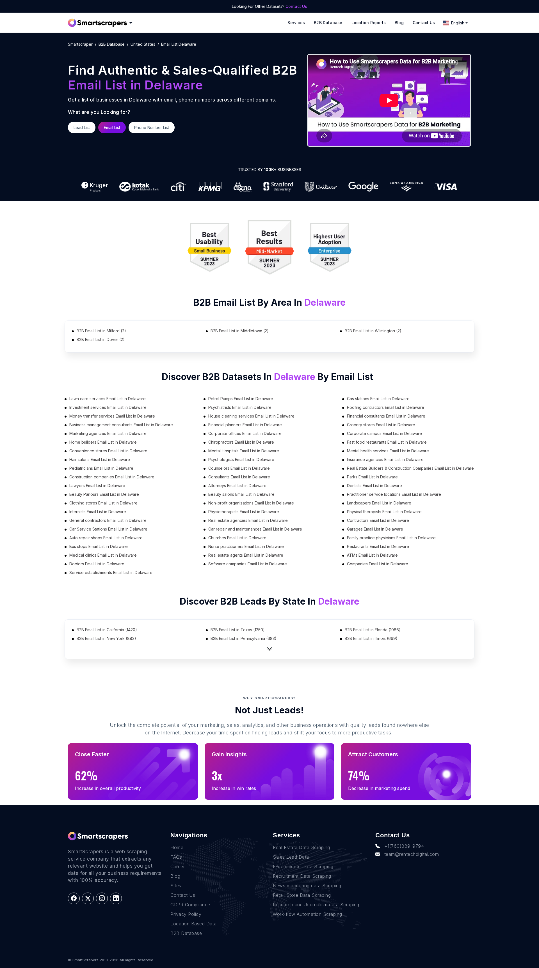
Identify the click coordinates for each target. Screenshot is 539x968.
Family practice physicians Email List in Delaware (391, 537)
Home (176, 847)
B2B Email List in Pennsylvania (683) (244, 638)
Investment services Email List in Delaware (108, 407)
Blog (399, 22)
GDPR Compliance (190, 904)
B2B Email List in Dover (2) (101, 339)
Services (296, 22)
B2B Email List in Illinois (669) (371, 638)
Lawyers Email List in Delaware (97, 485)
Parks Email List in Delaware (372, 476)
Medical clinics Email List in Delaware (103, 555)
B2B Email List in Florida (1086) (373, 629)
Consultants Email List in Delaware (239, 476)
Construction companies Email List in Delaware (111, 476)
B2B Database (328, 22)
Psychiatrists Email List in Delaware (239, 407)
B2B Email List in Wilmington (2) (373, 330)
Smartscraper (80, 44)
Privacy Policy (185, 914)
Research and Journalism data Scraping (316, 904)
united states (143, 44)
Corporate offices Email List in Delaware (245, 433)
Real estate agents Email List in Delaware (245, 555)
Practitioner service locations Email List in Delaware (394, 494)
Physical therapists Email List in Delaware (384, 511)
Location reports (368, 22)
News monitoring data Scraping (307, 885)
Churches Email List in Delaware (237, 537)
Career (177, 866)
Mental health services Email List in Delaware (388, 450)
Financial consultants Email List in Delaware (386, 416)
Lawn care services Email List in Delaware (107, 398)
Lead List (82, 127)
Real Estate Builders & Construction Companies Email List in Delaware (410, 468)
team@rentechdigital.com (411, 854)
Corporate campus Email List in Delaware (384, 433)
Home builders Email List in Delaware (103, 442)
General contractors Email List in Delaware (108, 520)
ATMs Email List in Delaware (372, 555)
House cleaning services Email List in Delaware (251, 416)
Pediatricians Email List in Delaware (101, 468)
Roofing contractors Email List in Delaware (385, 407)
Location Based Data (193, 923)
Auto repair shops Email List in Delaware (106, 537)
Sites (175, 885)
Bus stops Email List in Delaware (98, 546)
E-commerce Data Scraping (303, 866)
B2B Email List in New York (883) (106, 638)
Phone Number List (151, 127)
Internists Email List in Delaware (97, 511)
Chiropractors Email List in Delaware (241, 442)
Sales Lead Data (291, 857)
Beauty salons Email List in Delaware (241, 494)
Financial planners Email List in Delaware (245, 424)
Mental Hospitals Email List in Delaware (243, 450)
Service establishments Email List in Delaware (110, 572)
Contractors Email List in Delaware (378, 520)
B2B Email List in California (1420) (107, 629)
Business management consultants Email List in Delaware (121, 424)
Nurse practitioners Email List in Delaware (246, 546)
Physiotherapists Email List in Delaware (243, 511)
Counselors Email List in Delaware (239, 468)
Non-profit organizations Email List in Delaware (251, 503)
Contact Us (296, 6)
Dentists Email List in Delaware (374, 485)
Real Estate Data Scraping (301, 847)
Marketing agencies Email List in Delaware (108, 433)
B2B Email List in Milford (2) (101, 330)
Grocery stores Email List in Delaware (381, 424)
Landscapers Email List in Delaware (379, 503)
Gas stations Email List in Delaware (378, 398)
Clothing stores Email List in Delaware (103, 503)
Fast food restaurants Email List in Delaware (387, 442)
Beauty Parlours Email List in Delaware (104, 494)
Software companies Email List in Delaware (247, 563)
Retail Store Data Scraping (302, 895)
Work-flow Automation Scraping (307, 914)
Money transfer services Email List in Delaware (112, 416)
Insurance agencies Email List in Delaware (385, 459)
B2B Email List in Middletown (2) (240, 330)
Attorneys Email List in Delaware (237, 485)
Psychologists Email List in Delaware (241, 459)
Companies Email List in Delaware (377, 563)
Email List (112, 127)
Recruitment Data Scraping (302, 876)
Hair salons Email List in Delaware (99, 459)
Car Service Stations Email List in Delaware (108, 529)
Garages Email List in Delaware (375, 529)
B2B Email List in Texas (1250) (238, 629)
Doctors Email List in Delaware (96, 563)
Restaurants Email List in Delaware (378, 546)
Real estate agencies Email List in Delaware (248, 520)
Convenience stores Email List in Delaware (108, 450)
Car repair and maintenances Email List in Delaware (255, 529)
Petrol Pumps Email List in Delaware (240, 398)
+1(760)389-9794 (404, 846)
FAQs (176, 857)
